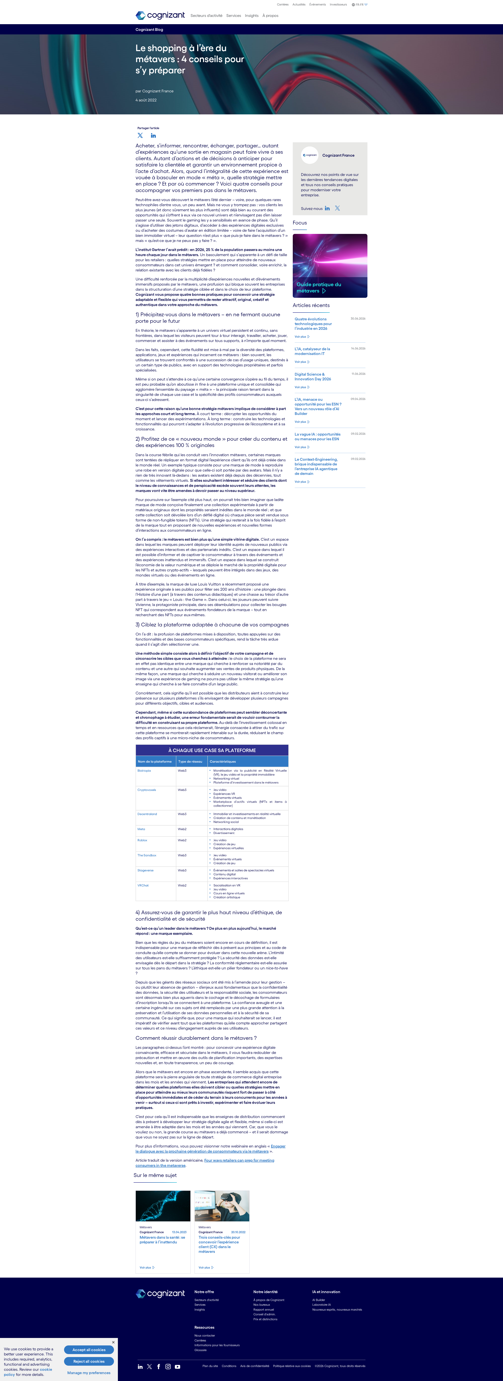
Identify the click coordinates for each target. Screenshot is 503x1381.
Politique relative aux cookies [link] (292, 1366)
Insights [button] (252, 15)
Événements (317, 4)
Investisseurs (338, 4)
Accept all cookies (89, 1350)
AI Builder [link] (318, 1300)
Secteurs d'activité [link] (207, 1300)
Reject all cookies (89, 1361)
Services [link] (200, 1304)
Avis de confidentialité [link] (254, 1366)
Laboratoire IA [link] (321, 1304)
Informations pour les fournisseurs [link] (217, 1345)
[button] (359, 5)
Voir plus (300, 336)
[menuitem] (283, 4)
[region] (59, 1359)
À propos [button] (270, 15)
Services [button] (233, 15)
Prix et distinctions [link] (265, 1319)
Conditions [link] (229, 1366)
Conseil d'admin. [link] (264, 1314)
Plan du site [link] (210, 1366)
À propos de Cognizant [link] (268, 1300)
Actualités (299, 4)
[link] (160, 15)
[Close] (113, 1342)
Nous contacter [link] (205, 1335)
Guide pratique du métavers (319, 287)
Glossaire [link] (201, 1350)
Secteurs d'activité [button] (206, 15)
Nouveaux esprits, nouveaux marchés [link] (337, 1309)
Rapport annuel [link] (263, 1309)
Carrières (283, 4)
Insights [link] (200, 1309)
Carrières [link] (200, 1340)
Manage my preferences (88, 1373)
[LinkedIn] (328, 208)
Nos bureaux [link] (261, 1304)
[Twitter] (338, 208)
